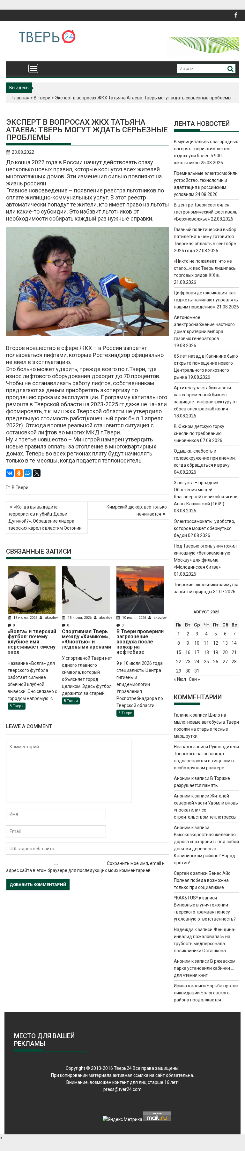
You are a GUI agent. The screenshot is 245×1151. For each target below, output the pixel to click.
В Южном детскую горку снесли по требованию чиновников (199, 433)
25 (206, 661)
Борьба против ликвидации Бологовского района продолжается (206, 992)
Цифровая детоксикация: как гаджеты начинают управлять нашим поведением (206, 299)
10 (196, 643)
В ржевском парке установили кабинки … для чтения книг (204, 968)
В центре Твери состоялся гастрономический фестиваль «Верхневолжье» (206, 212)
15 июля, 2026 (80, 618)
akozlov (51, 618)
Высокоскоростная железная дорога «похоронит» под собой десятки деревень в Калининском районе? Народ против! (206, 848)
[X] (37, 473)
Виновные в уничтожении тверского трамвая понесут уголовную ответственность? (205, 912)
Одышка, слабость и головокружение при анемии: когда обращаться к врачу (205, 458)
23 (187, 661)
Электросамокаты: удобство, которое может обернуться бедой (204, 528)
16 (187, 652)
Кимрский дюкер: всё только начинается (137, 510)
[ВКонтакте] (10, 473)
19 (215, 652)
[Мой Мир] (28, 473)
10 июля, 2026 (134, 618)
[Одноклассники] (19, 473)
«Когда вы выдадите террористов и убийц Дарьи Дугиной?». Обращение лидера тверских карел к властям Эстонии (45, 517)
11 (206, 643)
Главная (20, 97)
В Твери (42, 97)
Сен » (194, 679)
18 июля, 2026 (25, 618)
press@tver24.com (122, 1089)
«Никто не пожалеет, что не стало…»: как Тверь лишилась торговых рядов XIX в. (205, 268)
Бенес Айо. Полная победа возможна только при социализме (203, 880)
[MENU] (33, 68)
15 (178, 652)
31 (196, 670)
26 (215, 661)
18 (206, 652)
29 (178, 670)
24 (196, 661)
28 (234, 661)
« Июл (180, 679)
